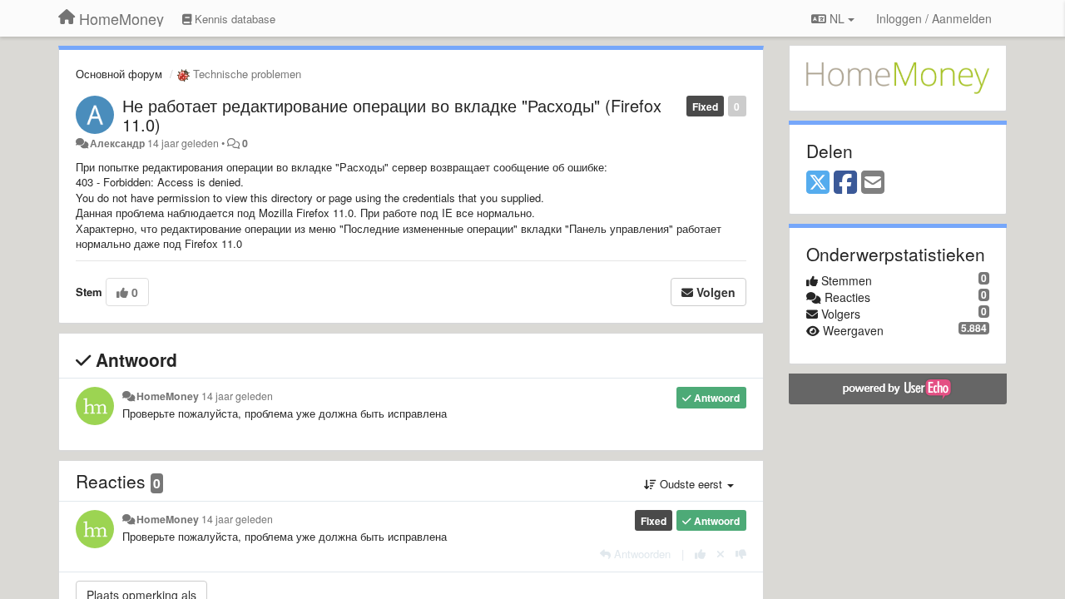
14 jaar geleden (237, 396)
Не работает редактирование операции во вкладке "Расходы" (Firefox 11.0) (391, 114)
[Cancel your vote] (720, 554)
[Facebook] (845, 183)
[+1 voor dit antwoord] (700, 554)
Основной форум (119, 74)
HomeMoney (167, 396)
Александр (117, 143)
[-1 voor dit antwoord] (741, 554)
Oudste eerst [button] (691, 484)
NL (837, 18)
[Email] (872, 183)
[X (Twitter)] (818, 183)
